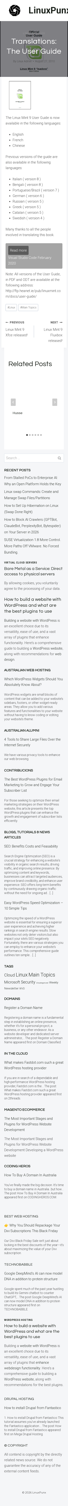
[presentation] (34, 389)
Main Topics (28, 307)
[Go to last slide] (13, 402)
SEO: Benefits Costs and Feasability (31, 846)
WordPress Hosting (18, 1320)
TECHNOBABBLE (18, 1264)
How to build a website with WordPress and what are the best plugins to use (32, 605)
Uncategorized (42, 983)
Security (28, 982)
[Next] (54, 402)
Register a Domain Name (23, 1008)
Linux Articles (34, 33)
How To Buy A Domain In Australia (30, 1175)
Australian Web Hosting (27, 670)
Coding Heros (17, 1166)
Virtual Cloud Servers (20, 562)
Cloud (9, 975)
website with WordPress (38, 1346)
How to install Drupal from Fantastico (32, 1408)
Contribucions (18, 770)
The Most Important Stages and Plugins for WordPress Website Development (28, 1124)
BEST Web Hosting (21, 1216)
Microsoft (12, 982)
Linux (11, 307)
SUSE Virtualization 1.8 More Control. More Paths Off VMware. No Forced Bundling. (32, 546)
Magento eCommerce (24, 1109)
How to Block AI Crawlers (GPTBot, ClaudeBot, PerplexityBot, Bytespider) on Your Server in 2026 (32, 525)
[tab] (27, 435)
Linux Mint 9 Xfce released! (17, 329)
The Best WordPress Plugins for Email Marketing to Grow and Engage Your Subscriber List (33, 785)
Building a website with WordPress (30, 620)
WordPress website (47, 648)
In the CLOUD (16, 1053)
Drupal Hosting (19, 1399)
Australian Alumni (21, 730)
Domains (12, 999)
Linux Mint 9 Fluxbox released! (53, 332)
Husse (17, 413)
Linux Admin (24, 61)
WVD (22, 988)
